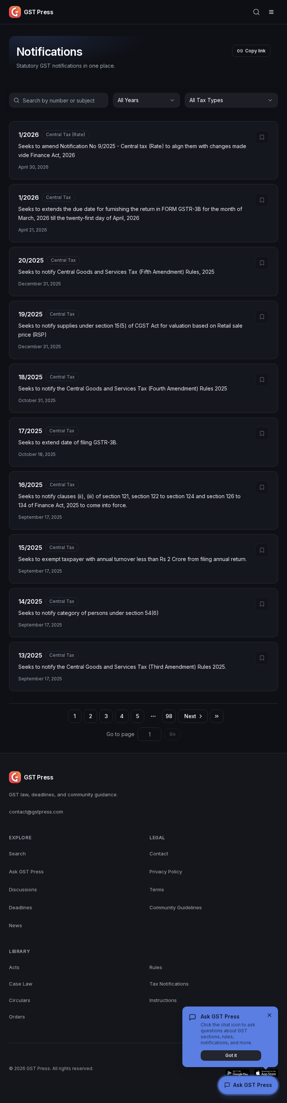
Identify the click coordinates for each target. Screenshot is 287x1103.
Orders (17, 1017)
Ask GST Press (26, 871)
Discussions (23, 889)
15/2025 (30, 547)
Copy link (255, 50)
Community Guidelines (175, 907)
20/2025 (31, 260)
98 (169, 716)
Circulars (19, 1000)
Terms (156, 889)
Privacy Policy (165, 871)
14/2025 (30, 601)
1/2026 (28, 134)
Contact (158, 854)
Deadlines (20, 907)
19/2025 (30, 314)
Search (17, 854)
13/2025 (30, 655)
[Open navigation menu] (271, 12)
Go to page (121, 734)
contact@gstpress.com (36, 812)
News (15, 925)
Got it (231, 1055)
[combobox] (146, 100)
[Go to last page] (216, 716)
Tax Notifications (169, 984)
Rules (155, 967)
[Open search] (256, 12)
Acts (14, 967)
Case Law (21, 984)
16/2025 (30, 484)
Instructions (163, 1000)
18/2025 (30, 377)
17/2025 (30, 431)
